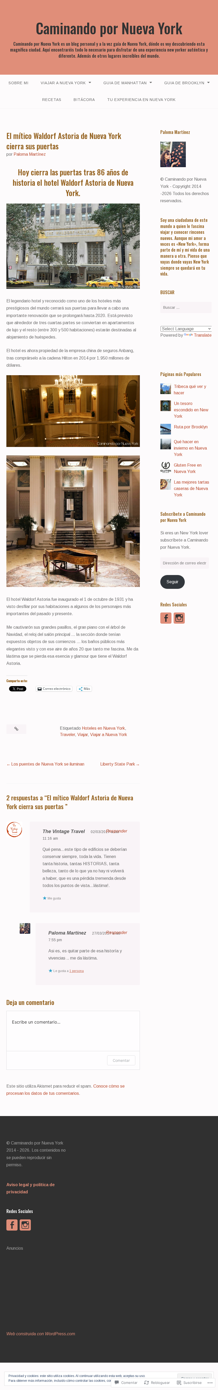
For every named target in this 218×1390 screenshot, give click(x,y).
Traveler (67, 734)
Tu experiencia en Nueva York (141, 100)
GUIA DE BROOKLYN (184, 83)
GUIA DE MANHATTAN (125, 83)
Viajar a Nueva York (63, 83)
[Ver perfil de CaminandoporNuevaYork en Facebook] (165, 618)
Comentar (121, 1060)
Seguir (172, 582)
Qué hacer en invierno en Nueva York (190, 448)
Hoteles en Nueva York (103, 728)
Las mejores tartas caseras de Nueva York (191, 488)
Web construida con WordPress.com (40, 1334)
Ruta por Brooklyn (191, 427)
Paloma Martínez (30, 154)
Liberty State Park (117, 764)
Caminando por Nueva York (109, 28)
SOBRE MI (18, 83)
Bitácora (84, 100)
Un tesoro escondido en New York (191, 410)
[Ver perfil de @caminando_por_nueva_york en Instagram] (179, 618)
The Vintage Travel (64, 831)
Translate (203, 335)
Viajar (82, 734)
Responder (116, 831)
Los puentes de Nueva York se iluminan (47, 764)
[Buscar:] (186, 307)
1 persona (76, 971)
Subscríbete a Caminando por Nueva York (183, 517)
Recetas (51, 100)
